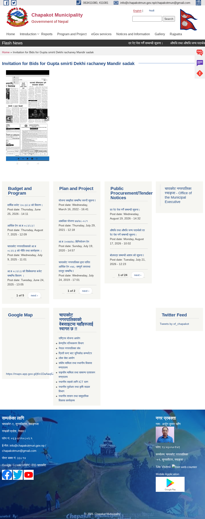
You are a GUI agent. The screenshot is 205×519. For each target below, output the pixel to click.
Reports (46, 34)
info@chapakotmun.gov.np (27, 445)
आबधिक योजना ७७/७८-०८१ (73, 221)
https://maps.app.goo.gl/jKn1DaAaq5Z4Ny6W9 (35, 373)
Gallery (160, 34)
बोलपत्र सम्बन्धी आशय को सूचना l (127, 255)
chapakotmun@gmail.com (19, 450)
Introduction (28, 34)
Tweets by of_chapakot (174, 323)
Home (10, 34)
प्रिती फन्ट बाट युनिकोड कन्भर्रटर (75, 353)
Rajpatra (176, 34)
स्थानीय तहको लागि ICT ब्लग (73, 381)
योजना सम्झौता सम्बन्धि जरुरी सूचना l (77, 200)
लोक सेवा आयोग (66, 358)
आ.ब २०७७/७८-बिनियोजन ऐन (74, 241)
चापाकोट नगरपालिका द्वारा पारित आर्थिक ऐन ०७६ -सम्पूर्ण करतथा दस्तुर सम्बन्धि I (74, 267)
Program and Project (71, 34)
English (137, 10)
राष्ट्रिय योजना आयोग (69, 338)
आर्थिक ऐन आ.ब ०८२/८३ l (20, 225)
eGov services (101, 34)
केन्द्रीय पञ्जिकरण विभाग (71, 343)
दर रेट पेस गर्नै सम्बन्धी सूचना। (139, 43)
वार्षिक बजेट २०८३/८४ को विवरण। (25, 205)
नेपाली (151, 10)
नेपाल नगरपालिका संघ (69, 348)
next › (34, 295)
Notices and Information (133, 34)
